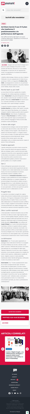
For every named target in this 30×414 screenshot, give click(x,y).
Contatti (14, 377)
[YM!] (8, 3)
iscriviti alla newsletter (15, 17)
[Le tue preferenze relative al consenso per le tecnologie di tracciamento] (27, 412)
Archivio (13, 379)
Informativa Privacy (14, 385)
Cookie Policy (14, 387)
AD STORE (5, 323)
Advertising (14, 382)
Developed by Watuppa (15, 411)
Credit (14, 390)
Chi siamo (14, 374)
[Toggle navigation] (27, 3)
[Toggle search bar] (3, 10)
